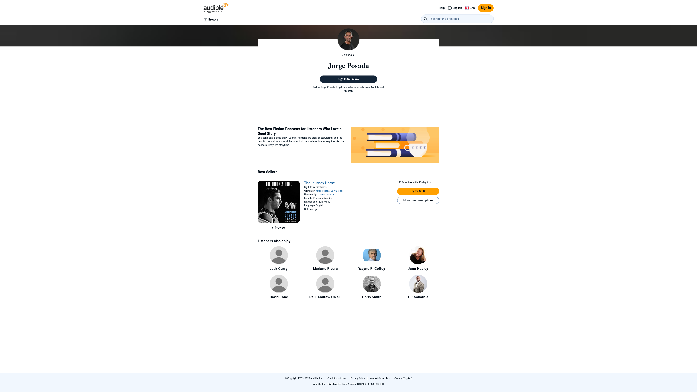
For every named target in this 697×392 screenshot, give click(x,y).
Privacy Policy (357, 378)
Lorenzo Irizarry (325, 194)
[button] (418, 191)
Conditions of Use (336, 378)
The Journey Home (319, 183)
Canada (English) (403, 378)
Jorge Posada (323, 190)
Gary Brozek (337, 190)
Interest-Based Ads (380, 378)
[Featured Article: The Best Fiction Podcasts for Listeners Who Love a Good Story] (395, 145)
